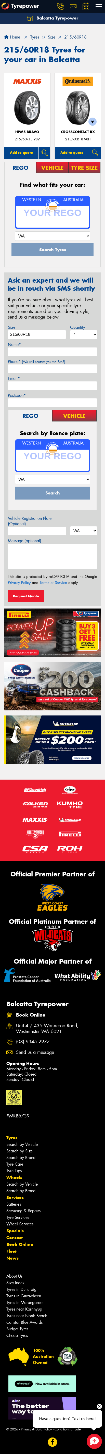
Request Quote (26, 596)
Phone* (36, 361)
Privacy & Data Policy (36, 1429)
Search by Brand (20, 1157)
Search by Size (19, 1151)
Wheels (14, 1177)
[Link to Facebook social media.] (52, 1442)
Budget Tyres (17, 1329)
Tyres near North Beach (26, 1315)
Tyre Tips (14, 1170)
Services (15, 1197)
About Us (14, 1276)
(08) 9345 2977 (33, 1042)
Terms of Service (53, 582)
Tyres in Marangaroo (24, 1302)
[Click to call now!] (60, 6)
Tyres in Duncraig (21, 1289)
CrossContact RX (78, 132)
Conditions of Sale (68, 1429)
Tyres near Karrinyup (24, 1309)
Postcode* (17, 395)
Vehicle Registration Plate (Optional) (29, 521)
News (12, 1258)
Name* (14, 344)
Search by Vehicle (22, 1144)
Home (14, 37)
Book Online (19, 1244)
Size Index (15, 1282)
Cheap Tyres (17, 1335)
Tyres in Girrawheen (23, 1296)
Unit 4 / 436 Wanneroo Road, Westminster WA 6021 (47, 1029)
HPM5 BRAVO (27, 132)
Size (11, 327)
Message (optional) (24, 540)
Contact (14, 1237)
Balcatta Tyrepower (56, 18)
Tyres (11, 1137)
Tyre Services (17, 1217)
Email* (14, 378)
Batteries (13, 1204)
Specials (15, 1231)
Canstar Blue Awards (24, 1322)
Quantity (77, 327)
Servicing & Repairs (23, 1210)
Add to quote (21, 152)
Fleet (11, 1251)
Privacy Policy (19, 582)
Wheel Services (19, 1224)
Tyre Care (14, 1164)
